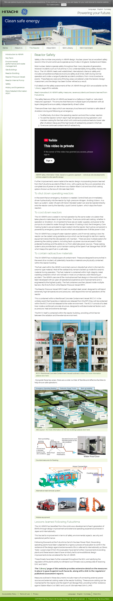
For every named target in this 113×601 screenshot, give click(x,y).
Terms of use (25, 594)
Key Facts (9, 58)
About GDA (51, 48)
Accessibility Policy (9, 594)
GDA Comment (86, 48)
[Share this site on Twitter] (109, 594)
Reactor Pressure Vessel (15, 77)
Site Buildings (11, 70)
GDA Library (68, 48)
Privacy (35, 594)
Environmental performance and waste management (15, 64)
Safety (8, 84)
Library (38, 88)
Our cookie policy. (53, 5)
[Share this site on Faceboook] (104, 594)
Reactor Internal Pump (15, 80)
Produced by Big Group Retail (98, 599)
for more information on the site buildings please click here (68, 430)
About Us (18, 48)
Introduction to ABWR (14, 54)
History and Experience (15, 87)
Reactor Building (12, 73)
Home (5, 48)
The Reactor (34, 48)
